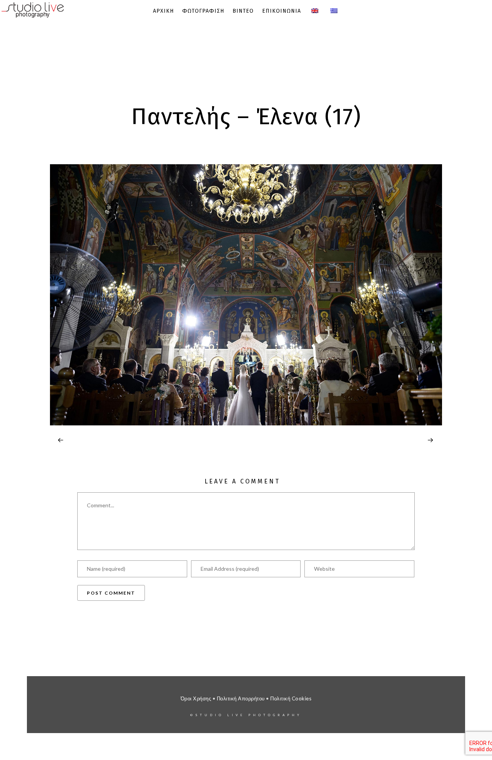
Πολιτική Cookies (290, 698)
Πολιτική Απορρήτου (241, 698)
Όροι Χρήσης (196, 698)
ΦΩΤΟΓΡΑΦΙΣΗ (203, 11)
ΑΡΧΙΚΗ (163, 11)
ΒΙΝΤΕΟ (243, 11)
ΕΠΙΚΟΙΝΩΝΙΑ (281, 11)
